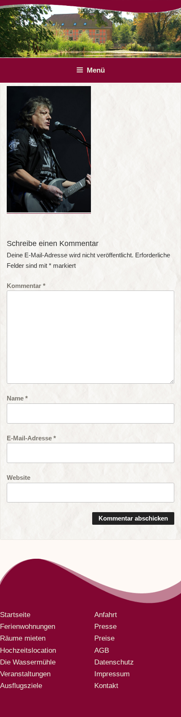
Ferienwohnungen (27, 627)
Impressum (112, 674)
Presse (105, 627)
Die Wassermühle (28, 662)
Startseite (15, 615)
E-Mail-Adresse (31, 437)
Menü (96, 70)
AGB (101, 650)
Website (18, 477)
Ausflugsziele (21, 686)
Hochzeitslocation (28, 650)
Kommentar (26, 285)
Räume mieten (22, 638)
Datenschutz (114, 662)
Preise (104, 638)
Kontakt (106, 686)
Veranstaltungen (25, 674)
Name (17, 398)
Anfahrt (105, 615)
